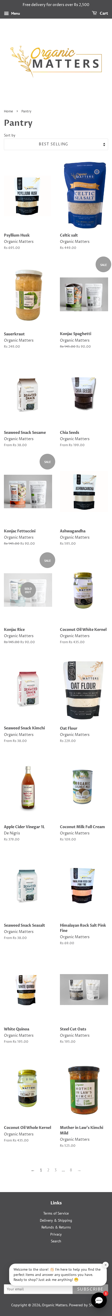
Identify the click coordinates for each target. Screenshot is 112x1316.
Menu (15, 13)
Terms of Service (56, 1213)
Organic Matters (54, 1305)
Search (56, 1241)
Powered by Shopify (85, 1305)
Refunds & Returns (56, 1227)
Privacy (56, 1234)
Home (8, 111)
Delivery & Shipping (56, 1220)
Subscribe (90, 1289)
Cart (103, 13)
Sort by (9, 135)
